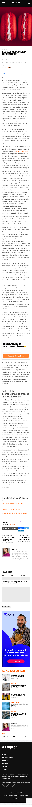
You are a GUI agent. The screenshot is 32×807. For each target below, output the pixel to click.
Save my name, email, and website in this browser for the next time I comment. (15, 582)
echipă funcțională (22, 151)
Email (13, 575)
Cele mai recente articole (13, 670)
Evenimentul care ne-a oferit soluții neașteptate (8, 539)
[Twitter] (26, 528)
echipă (19, 522)
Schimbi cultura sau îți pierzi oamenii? (19, 704)
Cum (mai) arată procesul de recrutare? (14, 509)
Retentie (4, 49)
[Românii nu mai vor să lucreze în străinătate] (6, 677)
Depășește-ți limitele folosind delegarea (14, 513)
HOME (4, 754)
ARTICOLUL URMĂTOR (25, 536)
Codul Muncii (14, 693)
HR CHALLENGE (7, 757)
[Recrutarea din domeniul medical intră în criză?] (6, 687)
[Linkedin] (21, 530)
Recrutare (13, 674)
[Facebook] (21, 528)
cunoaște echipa (13, 522)
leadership (24, 522)
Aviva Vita (6, 67)
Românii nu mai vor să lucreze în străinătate (17, 676)
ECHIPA (4, 769)
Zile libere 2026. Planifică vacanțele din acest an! (18, 695)
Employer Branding (15, 702)
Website (23, 575)
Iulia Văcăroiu (5, 542)
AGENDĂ (5, 763)
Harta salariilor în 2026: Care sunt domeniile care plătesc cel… (18, 715)
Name (3, 575)
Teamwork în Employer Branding (24, 538)
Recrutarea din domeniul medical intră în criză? (18, 685)
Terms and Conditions (16, 792)
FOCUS (4, 766)
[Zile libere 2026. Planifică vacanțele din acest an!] (6, 696)
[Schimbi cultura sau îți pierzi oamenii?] (6, 706)
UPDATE (5, 760)
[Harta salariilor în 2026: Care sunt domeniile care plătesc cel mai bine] (6, 715)
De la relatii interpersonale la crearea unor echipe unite (14, 737)
